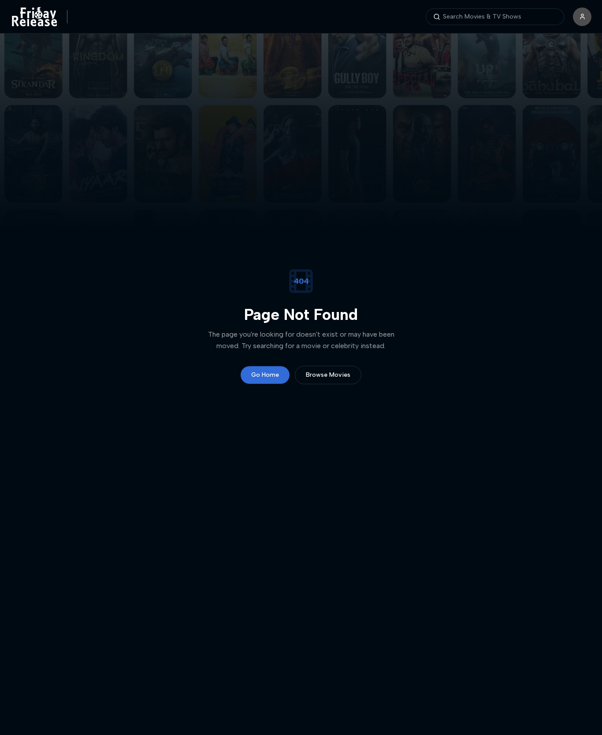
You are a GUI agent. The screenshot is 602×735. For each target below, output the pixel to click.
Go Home (265, 375)
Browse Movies (328, 375)
